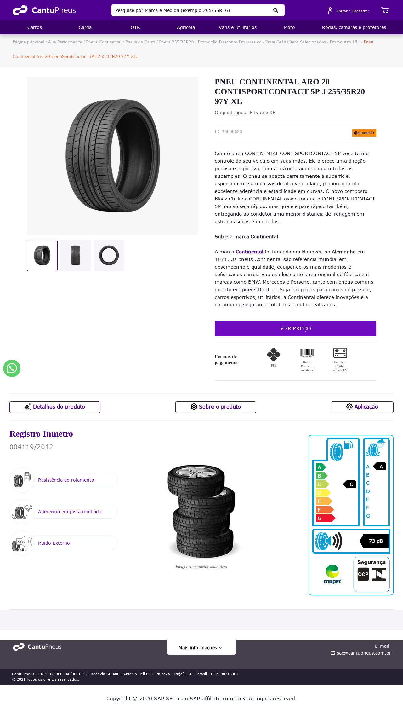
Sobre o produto (219, 406)
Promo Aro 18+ (345, 41)
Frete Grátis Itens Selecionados (295, 41)
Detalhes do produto (58, 406)
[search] (276, 10)
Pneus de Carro (140, 41)
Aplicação (365, 406)
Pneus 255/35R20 (176, 41)
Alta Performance (65, 41)
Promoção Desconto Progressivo (230, 41)
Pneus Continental (104, 41)
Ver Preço (295, 328)
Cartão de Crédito (340, 366)
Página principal (28, 41)
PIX (273, 365)
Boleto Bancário (307, 366)
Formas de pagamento (226, 359)
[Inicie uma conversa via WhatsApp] (11, 368)
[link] (44, 10)
